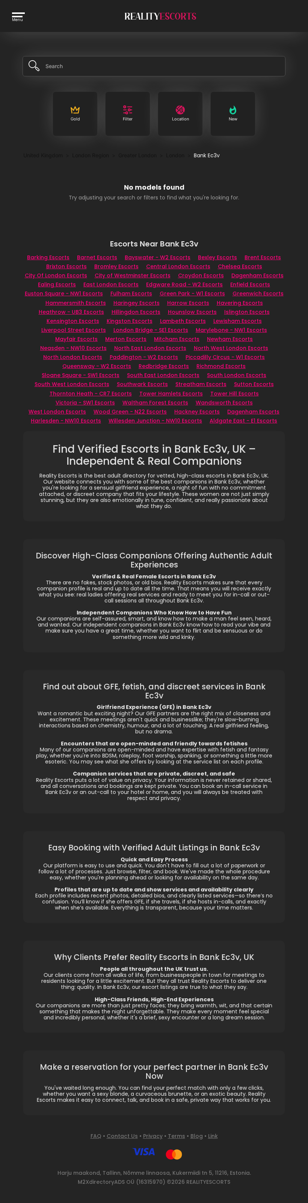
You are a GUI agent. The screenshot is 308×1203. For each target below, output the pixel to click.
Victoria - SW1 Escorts (85, 402)
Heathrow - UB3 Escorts (71, 312)
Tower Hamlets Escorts (171, 393)
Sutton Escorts (254, 384)
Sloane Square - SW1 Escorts (80, 375)
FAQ (96, 1136)
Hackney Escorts (197, 411)
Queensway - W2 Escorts (96, 366)
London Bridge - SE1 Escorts (150, 330)
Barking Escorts (48, 257)
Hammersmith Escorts (75, 303)
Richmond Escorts (221, 366)
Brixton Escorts (66, 266)
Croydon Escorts (201, 275)
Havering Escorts (240, 303)
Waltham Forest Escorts (155, 402)
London (175, 155)
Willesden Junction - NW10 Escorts (155, 420)
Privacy (153, 1136)
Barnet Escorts (97, 257)
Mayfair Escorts (76, 339)
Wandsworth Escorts (224, 402)
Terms (176, 1136)
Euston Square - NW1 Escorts (64, 293)
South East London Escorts (163, 375)
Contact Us (122, 1136)
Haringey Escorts (136, 303)
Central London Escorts (178, 266)
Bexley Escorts (217, 257)
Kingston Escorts (129, 321)
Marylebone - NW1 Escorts (231, 330)
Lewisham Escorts (237, 321)
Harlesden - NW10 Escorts (66, 420)
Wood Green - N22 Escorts (130, 411)
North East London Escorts (150, 348)
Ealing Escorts (57, 284)
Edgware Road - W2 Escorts (184, 284)
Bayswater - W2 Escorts (157, 257)
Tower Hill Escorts (234, 393)
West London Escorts (57, 411)
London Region (90, 155)
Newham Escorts (230, 339)
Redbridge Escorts (164, 366)
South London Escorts (236, 375)
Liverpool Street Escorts (73, 330)
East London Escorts (111, 284)
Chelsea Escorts (240, 266)
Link (213, 1136)
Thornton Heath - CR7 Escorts (91, 393)
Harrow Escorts (188, 303)
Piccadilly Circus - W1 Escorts (225, 357)
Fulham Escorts (131, 293)
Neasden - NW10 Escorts (73, 348)
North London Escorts (72, 357)
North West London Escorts (231, 348)
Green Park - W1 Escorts (192, 293)
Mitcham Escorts (176, 339)
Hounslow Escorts (192, 312)
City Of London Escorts (56, 275)
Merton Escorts (125, 339)
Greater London (137, 155)
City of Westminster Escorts (133, 275)
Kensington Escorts (73, 321)
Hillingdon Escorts (136, 312)
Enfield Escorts (250, 284)
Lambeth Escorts (183, 321)
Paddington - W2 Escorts (144, 357)
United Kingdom (43, 155)
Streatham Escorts (200, 384)
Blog (196, 1136)
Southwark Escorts (142, 384)
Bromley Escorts (116, 266)
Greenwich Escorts (258, 293)
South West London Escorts (72, 384)
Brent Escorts (263, 257)
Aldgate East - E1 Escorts (243, 420)
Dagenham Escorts (257, 275)
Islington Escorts (247, 312)
